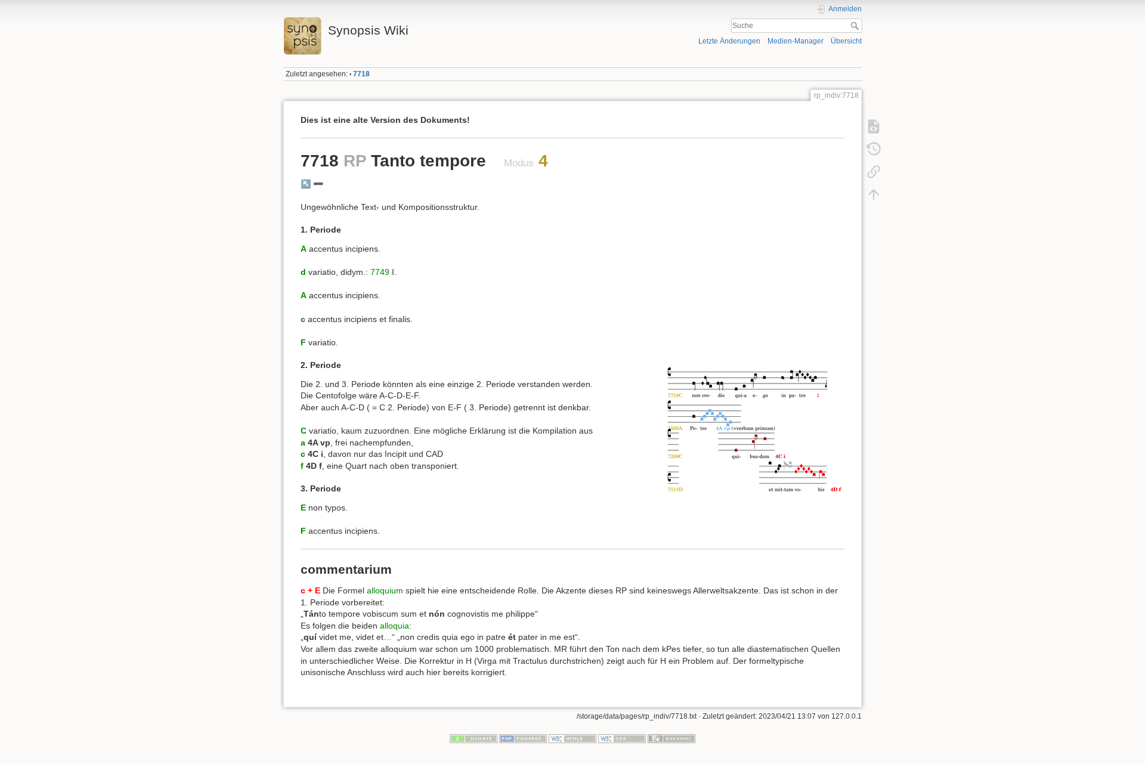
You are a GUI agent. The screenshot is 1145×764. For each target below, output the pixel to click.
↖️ (306, 183)
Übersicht (846, 41)
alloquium (385, 590)
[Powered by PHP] (523, 738)
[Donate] (473, 738)
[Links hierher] (873, 171)
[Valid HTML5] (572, 738)
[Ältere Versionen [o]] (873, 149)
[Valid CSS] (622, 738)
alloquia (394, 625)
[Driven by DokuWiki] (671, 738)
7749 (379, 272)
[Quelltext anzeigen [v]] (873, 126)
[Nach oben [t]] (873, 194)
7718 (361, 74)
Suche (856, 25)
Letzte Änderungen (729, 41)
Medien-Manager (796, 41)
